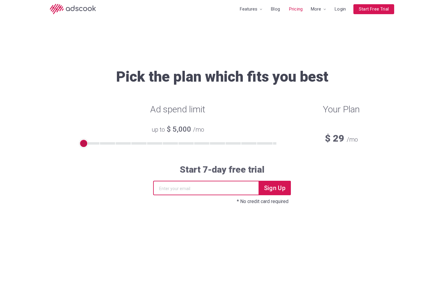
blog (275, 9)
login (340, 9)
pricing (296, 9)
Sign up (274, 188)
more (316, 9)
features (249, 9)
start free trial (374, 9)
